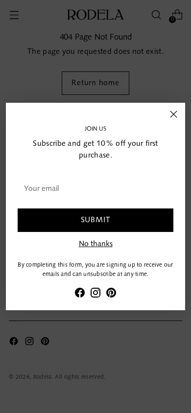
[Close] (173, 114)
